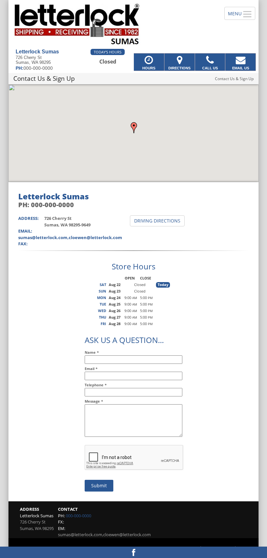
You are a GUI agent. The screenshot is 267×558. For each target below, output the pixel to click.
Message (94, 401)
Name (92, 352)
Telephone (95, 384)
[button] (134, 128)
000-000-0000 (78, 516)
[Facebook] (133, 552)
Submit (99, 485)
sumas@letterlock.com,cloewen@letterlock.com (70, 237)
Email (91, 368)
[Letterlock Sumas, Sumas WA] (133, 24)
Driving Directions (157, 221)
